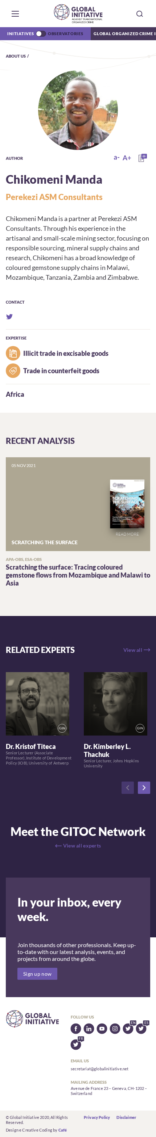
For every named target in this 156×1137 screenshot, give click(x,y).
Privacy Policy (97, 1117)
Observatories (65, 33)
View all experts (82, 845)
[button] (15, 13)
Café (62, 1130)
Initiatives (20, 33)
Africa (15, 394)
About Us (16, 56)
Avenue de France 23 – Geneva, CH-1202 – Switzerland (109, 1091)
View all (132, 650)
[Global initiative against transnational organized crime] (78, 14)
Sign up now (37, 974)
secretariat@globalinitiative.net (99, 1068)
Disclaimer (126, 1117)
